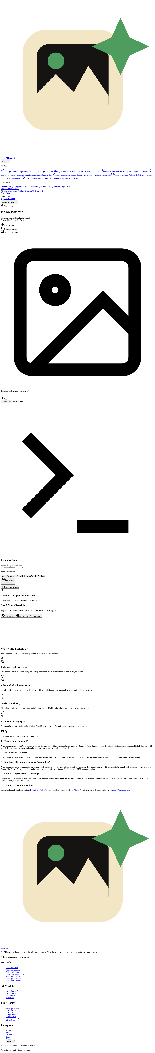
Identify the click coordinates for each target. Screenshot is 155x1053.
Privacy (9, 1035)
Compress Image (7, 186)
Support (9, 1039)
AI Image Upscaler (13, 976)
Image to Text (65, 186)
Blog (8, 193)
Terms (8, 1037)
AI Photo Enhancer (13, 972)
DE (8, 196)
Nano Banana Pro (13, 191)
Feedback (10, 1041)
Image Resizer (19, 186)
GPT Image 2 (37, 191)
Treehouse (42, 576)
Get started (10, 199)
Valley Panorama (8, 576)
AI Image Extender (13, 979)
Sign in (3, 199)
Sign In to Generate (12, 587)
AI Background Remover (15, 974)
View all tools (11, 1020)
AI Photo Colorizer (13, 981)
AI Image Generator (13, 970)
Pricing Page (78, 790)
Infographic (19, 576)
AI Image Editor (12, 158)
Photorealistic (9, 616)
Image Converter (42, 186)
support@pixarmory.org (120, 790)
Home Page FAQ (36, 790)
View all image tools (10, 189)
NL (10, 196)
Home (3, 158)
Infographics (23, 616)
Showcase (10, 998)
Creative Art (37, 616)
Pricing (3, 193)
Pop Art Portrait (30, 576)
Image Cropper (30, 186)
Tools (4, 162)
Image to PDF (54, 186)
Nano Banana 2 (26, 191)
